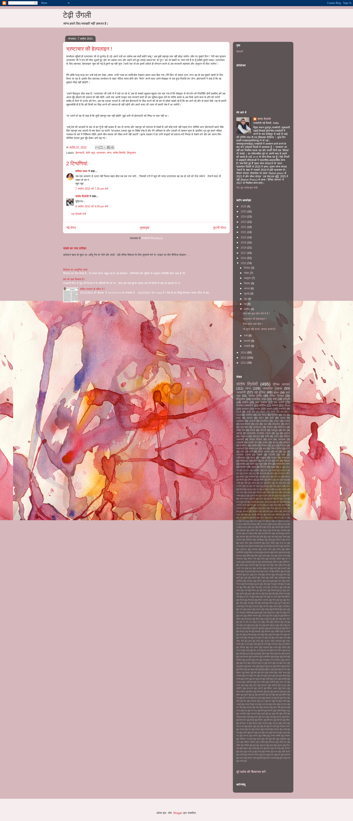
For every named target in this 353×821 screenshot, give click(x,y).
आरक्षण (245, 473)
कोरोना (262, 405)
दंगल (260, 625)
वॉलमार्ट (255, 723)
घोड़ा (266, 593)
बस (262, 663)
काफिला (277, 571)
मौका (238, 701)
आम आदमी (279, 402)
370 (279, 518)
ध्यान (274, 634)
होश (288, 758)
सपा (246, 514)
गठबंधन (270, 427)
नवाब (241, 638)
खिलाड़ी (247, 584)
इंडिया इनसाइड (254, 552)
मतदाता (239, 682)
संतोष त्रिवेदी (119, 152)
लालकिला (243, 713)
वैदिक (288, 720)
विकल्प (287, 717)
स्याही (241, 754)
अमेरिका (249, 414)
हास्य (270, 439)
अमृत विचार (282, 536)
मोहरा (285, 698)
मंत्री (245, 502)
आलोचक (287, 546)
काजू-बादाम (248, 571)
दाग (269, 489)
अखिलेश (243, 530)
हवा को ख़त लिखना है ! (74, 279)
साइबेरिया (283, 739)
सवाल (259, 739)
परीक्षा (238, 495)
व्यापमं (284, 723)
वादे (248, 508)
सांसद (269, 514)
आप (237, 473)
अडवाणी (240, 442)
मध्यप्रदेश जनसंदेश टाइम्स (259, 433)
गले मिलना (275, 587)
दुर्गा (280, 628)
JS (276, 521)
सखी (285, 729)
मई (245, 304)
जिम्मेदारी (276, 609)
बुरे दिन (284, 669)
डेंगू (270, 619)
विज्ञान (264, 508)
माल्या (262, 502)
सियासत (272, 742)
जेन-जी (238, 612)
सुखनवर (263, 745)
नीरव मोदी (240, 641)
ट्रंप (242, 451)
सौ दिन (287, 748)
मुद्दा (253, 694)
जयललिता (286, 606)
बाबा (257, 424)
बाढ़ (277, 663)
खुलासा (257, 584)
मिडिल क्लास (272, 688)
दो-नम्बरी (287, 631)
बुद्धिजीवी (270, 499)
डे (264, 619)
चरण (265, 596)
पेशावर (272, 653)
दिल (263, 628)
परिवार (284, 647)
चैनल (285, 483)
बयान (261, 418)
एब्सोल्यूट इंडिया (275, 559)
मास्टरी (260, 688)
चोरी (255, 603)
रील (251, 505)
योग (277, 701)
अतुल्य (265, 530)
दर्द (264, 489)
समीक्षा (264, 735)
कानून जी (267, 571)
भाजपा (257, 408)
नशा (248, 638)
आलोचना (240, 421)
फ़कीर (241, 761)
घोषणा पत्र (253, 448)
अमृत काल (271, 536)
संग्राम (242, 729)
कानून (258, 571)
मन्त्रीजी (272, 682)
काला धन (277, 476)
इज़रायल (267, 552)
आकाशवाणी (257, 543)
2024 (244, 216)
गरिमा (245, 587)
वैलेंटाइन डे (244, 723)
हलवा (265, 754)
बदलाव (250, 418)
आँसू (270, 540)
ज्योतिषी (248, 612)
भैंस (284, 430)
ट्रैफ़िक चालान (252, 615)
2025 (244, 211)
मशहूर (247, 685)
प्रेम (272, 495)
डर (279, 615)
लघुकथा (244, 436)
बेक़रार (247, 672)
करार (250, 568)
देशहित (277, 631)
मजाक (275, 679)
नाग (262, 638)
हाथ (247, 518)
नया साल (239, 492)
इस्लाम (284, 552)
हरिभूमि (286, 399)
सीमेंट (238, 745)
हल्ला (272, 754)
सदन (267, 732)
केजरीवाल (264, 421)
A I (285, 518)
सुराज (271, 745)
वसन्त (264, 717)
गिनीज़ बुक (255, 590)
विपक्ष (272, 508)
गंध (272, 584)
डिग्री (241, 489)
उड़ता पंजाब (282, 555)
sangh (245, 527)
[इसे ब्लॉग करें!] (101, 147)
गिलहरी (273, 590)
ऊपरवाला (239, 559)
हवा (279, 754)
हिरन (254, 518)
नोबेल (269, 492)
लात (265, 424)
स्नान (276, 751)
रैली (262, 710)
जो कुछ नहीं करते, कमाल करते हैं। (259, 329)
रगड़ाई (238, 704)
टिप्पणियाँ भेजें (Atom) (152, 238)
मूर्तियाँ (284, 694)
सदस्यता (276, 732)
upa (253, 527)
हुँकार (282, 758)
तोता (238, 625)
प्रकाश (287, 653)
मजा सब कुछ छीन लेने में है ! (256, 313)
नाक (255, 638)
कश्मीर (254, 445)
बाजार (270, 663)
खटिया (259, 581)
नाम (269, 638)
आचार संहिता (270, 543)
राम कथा (283, 704)
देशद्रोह (257, 631)
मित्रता (287, 460)
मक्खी (268, 679)
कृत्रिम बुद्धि (252, 480)
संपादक (276, 729)
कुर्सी (238, 578)
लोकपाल (256, 436)
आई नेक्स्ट (262, 414)
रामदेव (242, 463)
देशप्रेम (284, 489)
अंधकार (277, 527)
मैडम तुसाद (258, 698)
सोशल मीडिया (255, 439)
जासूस (267, 609)
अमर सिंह (252, 536)
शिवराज (245, 511)
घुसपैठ (242, 593)
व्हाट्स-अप (240, 726)
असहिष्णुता (260, 540)
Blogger (177, 812)
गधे (237, 587)
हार (281, 411)
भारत (255, 675)
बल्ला (245, 663)
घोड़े (273, 593)
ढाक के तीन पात (246, 622)
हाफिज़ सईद (251, 758)
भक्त (285, 499)
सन (237, 735)
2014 (244, 352)
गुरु (281, 590)
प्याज (252, 457)
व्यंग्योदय (265, 723)
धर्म (276, 451)
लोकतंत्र (276, 424)
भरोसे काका (282, 672)
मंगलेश (246, 679)
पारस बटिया (277, 650)
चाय (261, 483)
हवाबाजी (287, 754)
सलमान (243, 466)
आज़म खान (267, 549)
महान (255, 685)
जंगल (247, 606)
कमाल (284, 565)
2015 (244, 263)
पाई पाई (266, 650)
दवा (288, 625)
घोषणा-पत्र (283, 593)
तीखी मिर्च (240, 430)
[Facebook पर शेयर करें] (109, 147)
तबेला (268, 622)
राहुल (261, 463)
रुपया (273, 411)
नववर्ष (259, 454)
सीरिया (246, 745)
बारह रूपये (252, 666)
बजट (238, 418)
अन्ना (247, 533)
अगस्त (247, 288)
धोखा (266, 634)
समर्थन (255, 735)
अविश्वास (249, 540)
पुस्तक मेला (254, 495)
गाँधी (245, 483)
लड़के (248, 717)
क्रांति (271, 578)
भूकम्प (270, 675)
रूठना (238, 710)
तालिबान (277, 622)
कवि (275, 568)
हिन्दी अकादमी (271, 758)
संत (249, 729)
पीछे (241, 653)
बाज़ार (271, 666)
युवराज (287, 433)
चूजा (281, 600)
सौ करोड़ (277, 748)
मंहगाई (239, 433)
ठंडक (288, 486)
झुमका (257, 612)
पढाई (255, 644)
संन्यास (257, 729)
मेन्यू (237, 698)
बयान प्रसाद (244, 499)
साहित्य (245, 402)
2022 (244, 227)
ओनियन (276, 562)
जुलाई (247, 293)
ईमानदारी (80, 152)
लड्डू (288, 710)
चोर (249, 603)
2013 (244, 357)
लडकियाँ (279, 710)
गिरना (265, 590)
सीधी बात (283, 742)
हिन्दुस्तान (131, 152)
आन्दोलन (283, 470)
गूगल (288, 590)
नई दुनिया (260, 392)
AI (237, 521)
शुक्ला (250, 726)
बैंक (255, 672)
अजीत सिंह (254, 530)
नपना (281, 634)
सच (237, 732)
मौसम (285, 502)
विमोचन (260, 720)
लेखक (275, 505)
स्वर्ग (240, 518)
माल (277, 460)
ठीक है (271, 615)
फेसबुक (274, 430)
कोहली (254, 578)
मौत (278, 502)
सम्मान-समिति (275, 735)
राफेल (274, 704)
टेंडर (281, 612)
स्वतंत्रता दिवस (253, 754)
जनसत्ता (266, 606)
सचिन (245, 732)
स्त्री (259, 751)
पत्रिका (242, 647)
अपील (255, 533)
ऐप (256, 562)
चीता (274, 600)
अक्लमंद (287, 527)
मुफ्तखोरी (261, 694)
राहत (252, 463)
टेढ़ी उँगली (77, 15)
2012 (244, 362)
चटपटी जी (247, 596)
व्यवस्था (275, 723)
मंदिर (255, 460)
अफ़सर (287, 533)
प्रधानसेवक (243, 656)
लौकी (285, 713)
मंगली (238, 679)
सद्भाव (285, 732)
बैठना (263, 672)
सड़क (238, 514)
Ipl (270, 521)
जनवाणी (241, 392)
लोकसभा (239, 508)
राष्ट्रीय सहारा (241, 505)
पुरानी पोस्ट (219, 227)
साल (238, 742)
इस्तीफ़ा (243, 445)
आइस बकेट (244, 543)
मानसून (283, 685)
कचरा (268, 565)
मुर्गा (270, 694)
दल (274, 625)
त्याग (245, 625)
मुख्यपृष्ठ (145, 227)
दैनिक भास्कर (264, 451)
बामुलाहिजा (240, 666)
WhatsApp (252, 524)
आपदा (282, 418)
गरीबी (238, 483)
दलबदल (245, 408)
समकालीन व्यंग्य (283, 463)
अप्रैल (247, 309)
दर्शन (267, 625)
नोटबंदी (272, 454)
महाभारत (264, 685)
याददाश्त (253, 701)
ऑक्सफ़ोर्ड (265, 562)
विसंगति (279, 720)
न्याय (276, 492)
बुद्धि (260, 669)
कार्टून (268, 476)
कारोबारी (239, 574)
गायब (238, 590)
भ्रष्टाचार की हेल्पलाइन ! (254, 318)
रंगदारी (284, 701)
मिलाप (263, 411)
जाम (247, 486)
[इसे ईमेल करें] (97, 147)
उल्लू (272, 555)
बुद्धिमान (267, 669)
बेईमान (238, 672)
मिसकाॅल (260, 691)
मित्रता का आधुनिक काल (75, 269)
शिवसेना (255, 511)
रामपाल (249, 707)
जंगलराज (255, 606)
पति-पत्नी (264, 644)
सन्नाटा (245, 735)
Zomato (264, 524)
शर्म (237, 511)
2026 (244, 206)
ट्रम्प (241, 615)
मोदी (275, 399)
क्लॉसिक (239, 581)
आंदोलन (279, 540)
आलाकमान (276, 546)
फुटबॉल (248, 660)
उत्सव (264, 555)
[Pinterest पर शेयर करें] (113, 147)
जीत (254, 486)
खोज (265, 584)
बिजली (287, 666)
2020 (244, 237)
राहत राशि (276, 707)
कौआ (263, 578)
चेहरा (241, 603)
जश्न (241, 609)
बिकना (279, 666)
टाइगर (265, 612)
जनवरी (247, 346)
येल (270, 701)
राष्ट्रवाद (266, 707)
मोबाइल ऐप (269, 698)
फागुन (280, 495)
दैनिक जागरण (281, 384)
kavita (284, 524)
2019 (244, 242)
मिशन (251, 691)
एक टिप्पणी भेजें (78, 214)
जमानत (275, 606)
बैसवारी (239, 51)
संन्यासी (267, 729)
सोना (268, 748)
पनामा (285, 492)
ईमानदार (239, 555)
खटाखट (250, 581)
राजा (256, 704)
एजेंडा (263, 559)
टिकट (273, 612)
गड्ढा (285, 480)
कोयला (270, 480)
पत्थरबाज (274, 644)
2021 (244, 232)
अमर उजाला (261, 402)
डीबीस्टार (282, 427)
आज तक (283, 543)
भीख (262, 675)
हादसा (241, 758)
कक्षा (260, 565)
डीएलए (287, 405)
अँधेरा (261, 527)
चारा (264, 448)
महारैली (274, 685)
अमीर (261, 536)
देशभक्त (267, 631)
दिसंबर (247, 267)
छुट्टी (280, 603)
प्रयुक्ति (265, 495)
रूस (245, 710)
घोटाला (258, 593)
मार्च (246, 335)
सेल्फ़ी (254, 748)
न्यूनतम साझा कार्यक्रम (273, 641)
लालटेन (260, 505)
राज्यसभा (265, 704)
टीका (274, 486)
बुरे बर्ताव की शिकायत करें (251, 771)
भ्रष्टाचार (100, 152)
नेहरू (258, 641)
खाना (280, 581)
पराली (275, 647)
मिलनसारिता (240, 691)
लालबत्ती (254, 713)
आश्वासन (243, 549)
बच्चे (264, 660)
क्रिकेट (274, 414)
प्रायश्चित (255, 656)
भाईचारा (239, 675)
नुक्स (250, 641)
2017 (244, 252)
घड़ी (237, 596)
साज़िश (262, 742)
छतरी (263, 603)
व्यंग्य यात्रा (282, 508)
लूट (270, 713)
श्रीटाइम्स (266, 511)
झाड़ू (261, 486)
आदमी (274, 470)
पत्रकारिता (286, 644)
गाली (245, 590)
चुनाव (276, 392)
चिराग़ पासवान (263, 600)
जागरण (258, 609)
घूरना (250, 593)
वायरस (278, 717)
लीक (270, 463)
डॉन (277, 619)
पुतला (248, 653)
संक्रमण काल (285, 726)
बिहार (261, 499)
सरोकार (287, 735)
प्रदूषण (263, 457)
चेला (288, 600)
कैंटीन (262, 480)
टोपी (288, 448)
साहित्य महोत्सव (250, 742)
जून (246, 298)
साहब (253, 466)
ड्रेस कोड (286, 619)
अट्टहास (246, 470)
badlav (274, 524)
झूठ (267, 486)
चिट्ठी (242, 600)
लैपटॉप (284, 505)
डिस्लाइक (248, 619)
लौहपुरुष (239, 717)
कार (260, 476)
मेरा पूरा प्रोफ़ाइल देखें (246, 187)
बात (254, 499)
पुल (245, 495)
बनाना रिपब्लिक (275, 660)
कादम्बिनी (252, 476)
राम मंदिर (239, 707)
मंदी (260, 679)
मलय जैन (283, 682)
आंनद (288, 540)
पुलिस (264, 653)
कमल (276, 565)
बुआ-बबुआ (251, 669)
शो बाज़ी (273, 726)
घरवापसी (240, 448)
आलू (254, 473)
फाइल (274, 457)
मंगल (238, 502)
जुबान (285, 609)
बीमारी (241, 669)
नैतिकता (259, 492)
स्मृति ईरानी (286, 751)
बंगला (288, 495)
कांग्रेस (242, 476)
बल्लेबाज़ (254, 663)
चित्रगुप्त (251, 600)
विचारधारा (242, 720)
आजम (238, 546)
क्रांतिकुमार (282, 578)
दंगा (257, 489)
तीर (285, 622)
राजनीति (282, 408)
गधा (285, 584)
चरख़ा (257, 596)
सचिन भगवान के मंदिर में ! (92, 289)
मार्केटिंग (239, 688)
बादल (285, 663)
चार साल (274, 596)
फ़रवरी (247, 340)
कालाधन (268, 574)
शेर (265, 726)
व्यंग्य (109, 152)
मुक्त (285, 691)
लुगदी (263, 713)
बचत (257, 660)
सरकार (269, 408)
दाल (240, 628)
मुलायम (270, 502)
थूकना (252, 625)
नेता (284, 414)
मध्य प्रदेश (261, 682)
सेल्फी (288, 514)
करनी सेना (240, 568)
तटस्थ (258, 622)
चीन (277, 483)
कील (285, 574)
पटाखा (247, 644)
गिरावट (283, 445)
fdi (280, 467)
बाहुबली (262, 666)
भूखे (277, 675)
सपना (287, 424)
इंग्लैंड (278, 549)
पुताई (256, 653)
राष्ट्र (257, 707)
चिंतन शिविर (276, 448)
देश (250, 631)
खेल (277, 480)
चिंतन (269, 483)
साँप (266, 739)
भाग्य (247, 675)
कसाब (238, 571)
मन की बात (266, 460)
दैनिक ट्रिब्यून (277, 395)
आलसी (265, 546)
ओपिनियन (286, 562)
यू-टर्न (262, 701)
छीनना (271, 603)
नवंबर (247, 272)
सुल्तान (280, 745)
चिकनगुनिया (285, 596)
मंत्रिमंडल (244, 460)
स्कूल (241, 751)
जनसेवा (239, 486)
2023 (244, 221)
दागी (251, 451)
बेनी (278, 499)
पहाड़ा (248, 650)
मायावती (253, 502)
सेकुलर (245, 748)
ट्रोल (264, 615)
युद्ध (277, 433)
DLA (238, 411)
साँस (274, 739)
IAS (263, 521)
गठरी (278, 584)
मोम (278, 698)
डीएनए (258, 619)
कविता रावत (81, 171)
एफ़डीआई (248, 562)
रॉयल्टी (269, 710)
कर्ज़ (268, 568)
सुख (254, 745)
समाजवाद (244, 427)
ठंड (281, 486)
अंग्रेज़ (268, 527)
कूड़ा (245, 578)
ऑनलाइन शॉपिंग (284, 473)
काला (248, 574)
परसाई (287, 421)
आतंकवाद (257, 427)
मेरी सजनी (246, 698)
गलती (265, 587)
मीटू (268, 691)
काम (285, 571)
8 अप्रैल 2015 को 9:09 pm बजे (91, 206)
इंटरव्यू (275, 442)
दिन (256, 628)
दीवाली (263, 430)
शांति (267, 436)
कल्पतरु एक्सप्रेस (244, 405)
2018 (244, 247)
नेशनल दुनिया (255, 395)
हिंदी (261, 758)
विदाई (252, 720)
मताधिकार (249, 682)
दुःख (276, 489)
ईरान (272, 473)
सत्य (259, 732)
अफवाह (278, 533)
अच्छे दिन (250, 411)
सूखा (273, 466)
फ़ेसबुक (276, 656)
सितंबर (247, 283)
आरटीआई (255, 546)
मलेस (238, 685)
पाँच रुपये (256, 650)
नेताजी (250, 492)
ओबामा (242, 565)
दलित (282, 625)
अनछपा (239, 533)
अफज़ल (242, 536)
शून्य (258, 726)
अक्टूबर (248, 278)
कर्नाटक (259, 568)
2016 (244, 258)
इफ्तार (276, 552)
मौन (245, 701)
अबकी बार (252, 442)
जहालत (249, 609)
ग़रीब (285, 587)
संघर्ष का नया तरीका (74, 248)
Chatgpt (246, 521)
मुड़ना (246, 694)
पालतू (288, 650)
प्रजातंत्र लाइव (258, 399)
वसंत (256, 717)
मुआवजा (276, 691)
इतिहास (286, 442)
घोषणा (254, 483)
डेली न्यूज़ (90, 152)
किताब (241, 480)
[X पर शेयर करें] (105, 147)
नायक (277, 638)
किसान (264, 445)
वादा (271, 717)
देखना (288, 628)
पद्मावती (266, 647)
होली (272, 418)
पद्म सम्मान (254, 647)
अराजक (239, 540)
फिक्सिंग (239, 660)
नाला (285, 638)
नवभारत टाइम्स (243, 454)
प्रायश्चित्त (266, 656)
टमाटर (276, 421)
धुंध (284, 451)
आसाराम (255, 549)
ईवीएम (248, 555)
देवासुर (242, 631)
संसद (276, 436)
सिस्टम (263, 466)
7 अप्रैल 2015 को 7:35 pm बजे (91, 188)
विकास (255, 508)
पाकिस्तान (240, 457)
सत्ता (252, 732)
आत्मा (266, 470)
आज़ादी (252, 421)
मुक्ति (238, 694)
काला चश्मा (257, 574)
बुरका (276, 669)
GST (256, 521)
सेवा (261, 748)
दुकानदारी (272, 628)
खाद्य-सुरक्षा (270, 581)
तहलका (250, 489)
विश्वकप (270, 720)
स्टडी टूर (250, 751)
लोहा (277, 713)
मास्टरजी (250, 688)
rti (237, 527)
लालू (267, 505)
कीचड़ (277, 574)
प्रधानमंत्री (245, 424)
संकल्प (276, 511)
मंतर (254, 679)
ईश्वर (256, 555)
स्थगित (267, 751)
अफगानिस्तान (266, 533)
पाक (283, 454)
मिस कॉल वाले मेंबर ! (253, 324)
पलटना (239, 650)
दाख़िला (248, 628)
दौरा (240, 634)
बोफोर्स (271, 672)
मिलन (284, 688)
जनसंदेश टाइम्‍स (272, 388)
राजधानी (248, 704)
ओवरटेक (252, 565)
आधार (246, 546)
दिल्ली (252, 430)
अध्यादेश (283, 530)
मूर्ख (277, 694)
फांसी (285, 656)
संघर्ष (285, 511)
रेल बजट (254, 710)
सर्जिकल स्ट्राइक (246, 739)
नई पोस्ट (71, 227)
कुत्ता (274, 445)
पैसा (279, 653)
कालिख (287, 476)
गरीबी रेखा (254, 587)
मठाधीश (284, 679)
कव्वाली (283, 568)
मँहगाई (284, 675)
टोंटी (288, 612)
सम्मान (275, 405)
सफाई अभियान (257, 514)
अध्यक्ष (273, 530)
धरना (259, 634)
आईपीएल (257, 470)
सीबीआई (279, 514)
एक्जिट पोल (252, 559)
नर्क (288, 634)
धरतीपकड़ (249, 634)
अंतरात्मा (282, 439)
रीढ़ (285, 707)
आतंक (265, 442)
